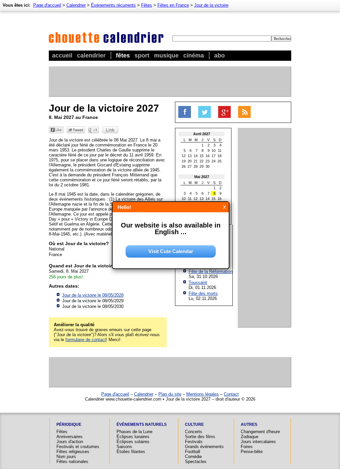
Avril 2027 (201, 134)
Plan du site (169, 394)
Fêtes (123, 55)
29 (202, 166)
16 (208, 156)
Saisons (124, 446)
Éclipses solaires (133, 441)
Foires (247, 446)
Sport (141, 55)
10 (213, 150)
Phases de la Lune (134, 431)
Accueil (62, 55)
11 (219, 150)
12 (184, 156)
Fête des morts (203, 293)
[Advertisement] (170, 81)
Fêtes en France (173, 5)
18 (219, 156)
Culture (194, 424)
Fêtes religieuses (72, 451)
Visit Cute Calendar (170, 251)
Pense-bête (252, 451)
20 (190, 161)
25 (219, 161)
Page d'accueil (47, 5)
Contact (231, 394)
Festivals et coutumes (77, 446)
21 (196, 161)
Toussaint (198, 282)
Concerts (193, 431)
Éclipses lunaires (133, 436)
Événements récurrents (113, 5)
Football (192, 451)
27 (190, 166)
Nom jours (66, 456)
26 (184, 166)
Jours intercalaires (258, 441)
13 (190, 156)
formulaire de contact (85, 339)
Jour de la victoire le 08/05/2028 (93, 295)
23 (208, 161)
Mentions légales (202, 394)
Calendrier (91, 55)
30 (208, 166)
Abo (219, 55)
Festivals (194, 441)
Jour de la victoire (211, 5)
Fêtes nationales (72, 461)
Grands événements (204, 446)
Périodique (68, 424)
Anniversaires (69, 436)
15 (202, 156)
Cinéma (193, 55)
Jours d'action (69, 441)
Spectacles (196, 461)
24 (213, 161)
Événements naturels (142, 424)
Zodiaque (249, 436)
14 (196, 156)
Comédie (193, 456)
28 (196, 166)
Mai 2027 (201, 177)
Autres (249, 424)
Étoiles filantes (131, 451)
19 (184, 161)
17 (213, 156)
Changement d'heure (260, 431)
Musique (166, 55)
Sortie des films (200, 436)
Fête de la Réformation (210, 271)
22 (202, 161)
